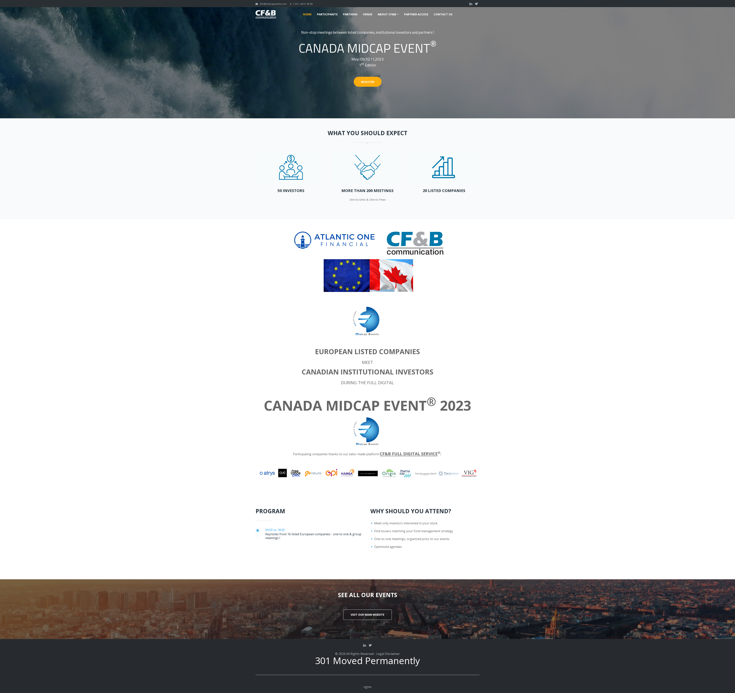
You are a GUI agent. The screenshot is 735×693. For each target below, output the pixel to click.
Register (367, 82)
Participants (327, 14)
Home (307, 14)
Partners (350, 14)
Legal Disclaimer (388, 654)
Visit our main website (367, 614)
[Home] (266, 12)
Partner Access (416, 14)
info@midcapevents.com (273, 4)
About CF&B (387, 14)
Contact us (443, 14)
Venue (367, 14)
